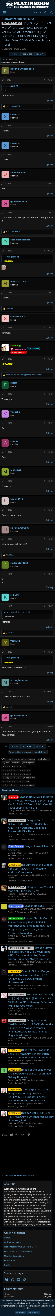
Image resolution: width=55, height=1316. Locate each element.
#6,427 (50, 292)
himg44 (11, 909)
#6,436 (50, 574)
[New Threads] (45, 12)
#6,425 (50, 212)
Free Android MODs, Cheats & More (20, 1246)
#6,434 (50, 510)
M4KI (10, 1060)
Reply (50, 100)
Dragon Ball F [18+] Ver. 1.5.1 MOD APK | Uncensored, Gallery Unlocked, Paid (31, 1116)
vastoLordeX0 (14, 875)
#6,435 (50, 539)
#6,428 (50, 327)
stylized (6, 762)
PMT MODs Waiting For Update (39, 962)
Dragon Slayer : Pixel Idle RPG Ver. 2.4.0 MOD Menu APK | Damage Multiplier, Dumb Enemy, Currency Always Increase (31, 953)
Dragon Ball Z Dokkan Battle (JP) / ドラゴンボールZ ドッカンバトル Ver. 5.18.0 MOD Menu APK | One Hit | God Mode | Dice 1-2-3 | (30, 802)
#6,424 (50, 183)
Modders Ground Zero (14, 1256)
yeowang (15, 762)
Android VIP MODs (12, 1242)
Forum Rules (10, 1260)
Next (38, 54)
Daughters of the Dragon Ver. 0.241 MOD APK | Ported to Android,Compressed (30, 868)
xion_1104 (12, 985)
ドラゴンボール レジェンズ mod (16, 781)
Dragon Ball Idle (34, 905)
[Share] (44, 80)
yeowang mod (28, 762)
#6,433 (50, 481)
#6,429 (50, 359)
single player (43, 759)
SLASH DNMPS (14, 936)
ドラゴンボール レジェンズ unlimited (18, 785)
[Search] (51, 12)
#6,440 (50, 726)
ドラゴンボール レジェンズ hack (16, 774)
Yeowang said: (10, 256)
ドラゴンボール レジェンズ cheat (16, 770)
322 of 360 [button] (27, 54)
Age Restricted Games (39, 985)
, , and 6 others (24, 375)
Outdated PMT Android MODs (40, 810)
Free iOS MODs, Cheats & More (18, 1251)
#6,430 (50, 394)
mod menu (18, 759)
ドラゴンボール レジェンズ (14, 766)
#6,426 (50, 250)
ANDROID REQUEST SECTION (40, 909)
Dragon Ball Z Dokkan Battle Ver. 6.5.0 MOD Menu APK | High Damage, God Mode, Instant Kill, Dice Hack (29, 825)
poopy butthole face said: (15, 612)
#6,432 (50, 452)
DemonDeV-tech (15, 853)
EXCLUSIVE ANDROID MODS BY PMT (30, 835)
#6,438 (50, 652)
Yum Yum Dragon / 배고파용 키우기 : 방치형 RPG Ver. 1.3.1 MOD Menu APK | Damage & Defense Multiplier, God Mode (31, 1000)
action (8, 759)
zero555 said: (9, 85)
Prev (16, 54)
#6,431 (50, 423)
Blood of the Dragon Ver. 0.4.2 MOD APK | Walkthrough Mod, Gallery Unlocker (30, 1073)
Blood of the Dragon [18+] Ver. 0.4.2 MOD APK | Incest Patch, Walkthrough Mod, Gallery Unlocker (31, 1053)
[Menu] (4, 13)
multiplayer (30, 759)
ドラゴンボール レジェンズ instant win (19, 778)
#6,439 (50, 691)
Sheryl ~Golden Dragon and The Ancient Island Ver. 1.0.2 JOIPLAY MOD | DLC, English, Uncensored (29, 976)
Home (7, 1237)
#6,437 (50, 606)
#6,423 (50, 154)
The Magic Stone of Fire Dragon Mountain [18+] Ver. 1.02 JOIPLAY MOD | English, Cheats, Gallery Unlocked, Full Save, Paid (29, 1095)
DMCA (7, 1265)
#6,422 (50, 125)
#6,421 (50, 80)
